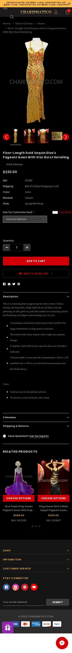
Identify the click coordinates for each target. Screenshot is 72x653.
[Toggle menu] (5, 7)
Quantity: (8, 240)
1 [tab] (32, 526)
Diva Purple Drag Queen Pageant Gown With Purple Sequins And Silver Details (19, 510)
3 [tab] (39, 526)
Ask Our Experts (39, 436)
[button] (62, 643)
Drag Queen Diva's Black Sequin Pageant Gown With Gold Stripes (53, 510)
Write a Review (14, 164)
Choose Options (18, 498)
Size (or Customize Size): (18, 212)
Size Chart (65, 212)
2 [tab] (36, 526)
